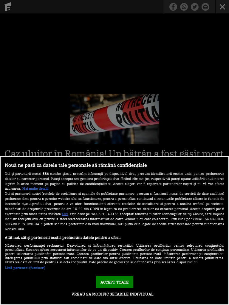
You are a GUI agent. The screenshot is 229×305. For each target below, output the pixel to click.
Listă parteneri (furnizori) (25, 268)
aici (65, 213)
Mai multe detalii (35, 188)
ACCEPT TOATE (114, 282)
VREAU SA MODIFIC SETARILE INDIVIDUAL (113, 294)
